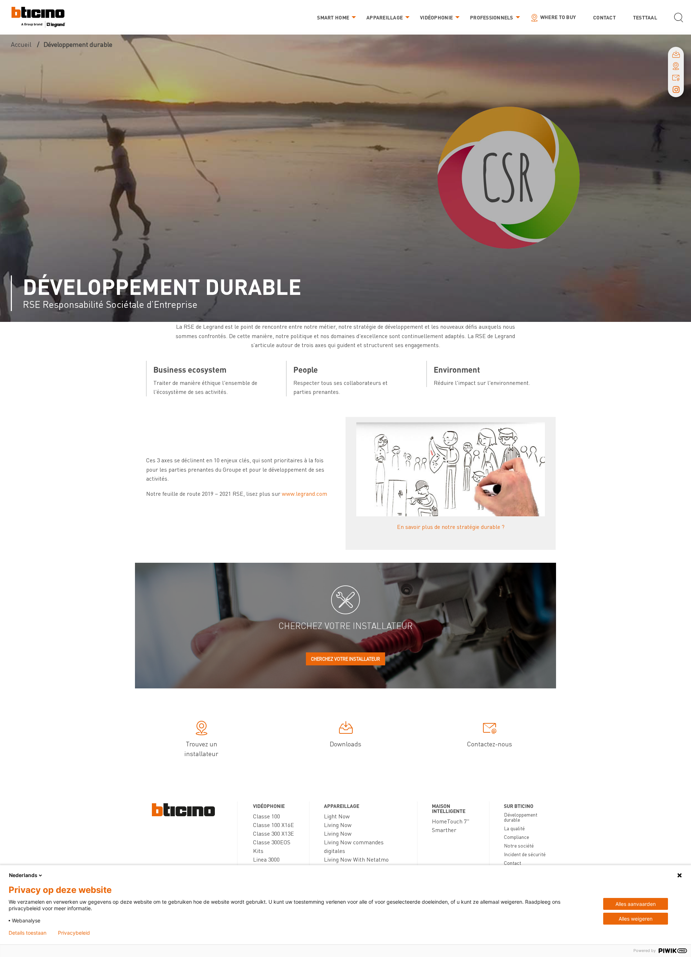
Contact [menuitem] (604, 17)
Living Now (338, 824)
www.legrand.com (304, 493)
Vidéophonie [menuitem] (436, 17)
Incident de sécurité (525, 854)
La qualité (514, 828)
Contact (512, 862)
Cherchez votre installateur (345, 659)
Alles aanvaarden (635, 904)
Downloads (345, 744)
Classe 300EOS (271, 842)
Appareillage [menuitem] (384, 17)
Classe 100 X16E (273, 824)
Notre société (519, 845)
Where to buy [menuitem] (558, 17)
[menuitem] (38, 17)
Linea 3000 (266, 859)
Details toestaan (27, 933)
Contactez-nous (489, 744)
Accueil (21, 44)
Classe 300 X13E (273, 833)
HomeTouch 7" (450, 821)
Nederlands (23, 875)
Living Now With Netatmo (356, 859)
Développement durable (520, 817)
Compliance (516, 836)
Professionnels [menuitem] (491, 17)
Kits (258, 850)
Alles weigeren (635, 919)
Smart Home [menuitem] (333, 17)
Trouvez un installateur (201, 749)
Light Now (337, 816)
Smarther (444, 830)
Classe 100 (266, 816)
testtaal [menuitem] (645, 17)
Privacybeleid (74, 933)
